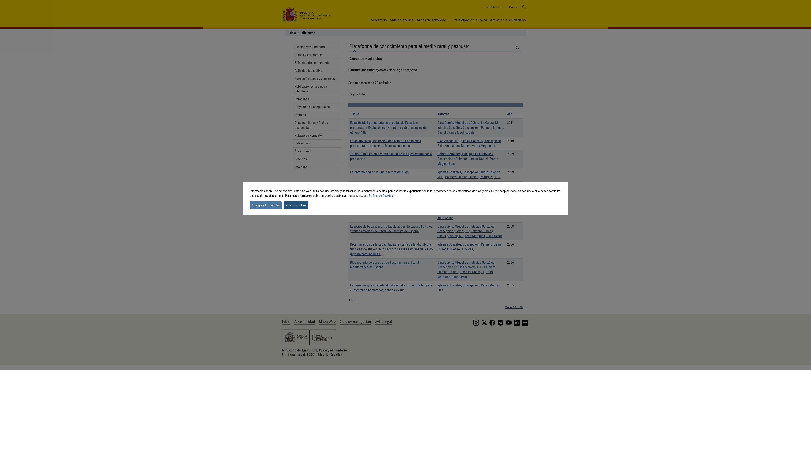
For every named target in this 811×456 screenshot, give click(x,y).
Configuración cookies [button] (266, 205)
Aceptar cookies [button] (296, 205)
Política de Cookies (381, 196)
